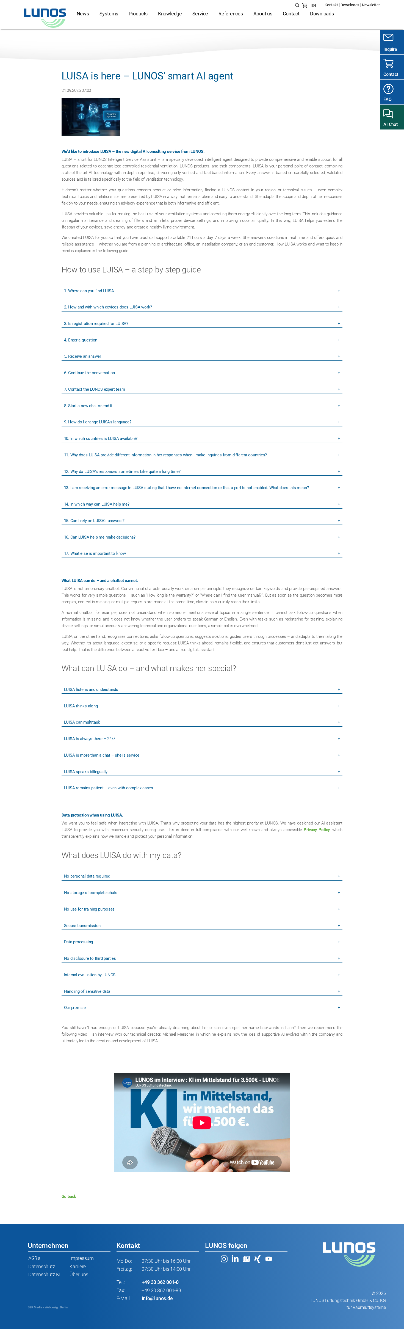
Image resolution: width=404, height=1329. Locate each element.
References (230, 14)
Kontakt (331, 5)
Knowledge (170, 14)
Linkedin (235, 1258)
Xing (257, 1258)
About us (262, 14)
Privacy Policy (317, 829)
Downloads (350, 5)
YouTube (268, 1258)
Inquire (390, 49)
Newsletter (371, 5)
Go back (69, 1196)
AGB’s (34, 1258)
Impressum (82, 1258)
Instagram (224, 1258)
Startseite (45, 18)
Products (138, 14)
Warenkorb (305, 5)
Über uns (79, 1275)
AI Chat (390, 124)
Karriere (78, 1267)
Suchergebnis (297, 5)
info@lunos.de (157, 1298)
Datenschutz (41, 1267)
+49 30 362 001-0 (160, 1282)
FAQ (387, 99)
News (83, 14)
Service (200, 14)
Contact (291, 14)
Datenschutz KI (44, 1275)
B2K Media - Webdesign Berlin (48, 1307)
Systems (108, 14)
